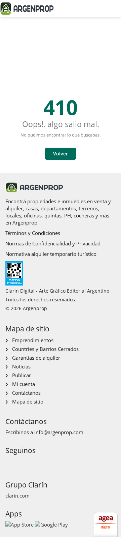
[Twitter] (42, 463)
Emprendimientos (32, 340)
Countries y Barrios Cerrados (45, 349)
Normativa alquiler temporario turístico (50, 253)
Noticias (21, 366)
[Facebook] (9, 463)
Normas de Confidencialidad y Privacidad (52, 243)
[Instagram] (20, 463)
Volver (60, 153)
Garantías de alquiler (36, 357)
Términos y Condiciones (32, 233)
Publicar (21, 375)
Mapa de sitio (27, 401)
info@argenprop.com (58, 432)
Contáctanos (26, 392)
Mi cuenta (23, 384)
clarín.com (17, 495)
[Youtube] (31, 463)
